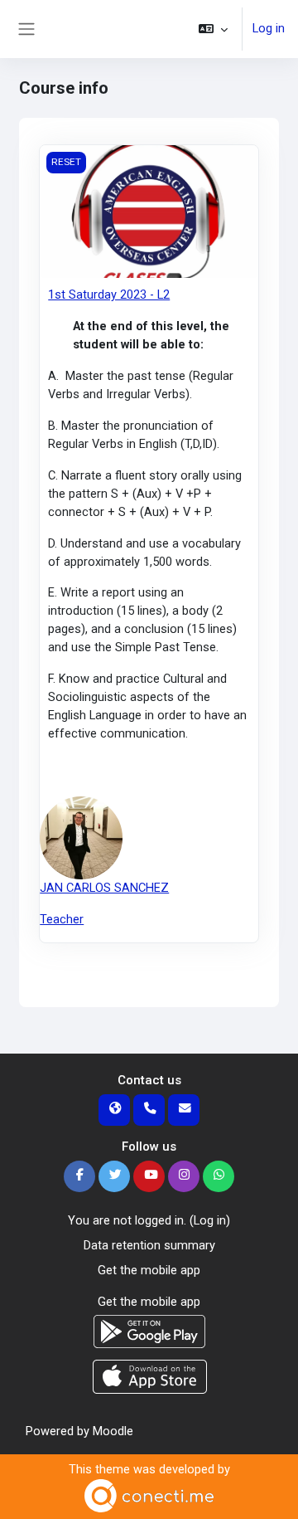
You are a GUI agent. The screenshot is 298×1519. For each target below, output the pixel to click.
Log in (268, 28)
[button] (213, 29)
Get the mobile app (149, 1270)
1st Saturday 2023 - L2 (109, 294)
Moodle (113, 1431)
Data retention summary (149, 1245)
